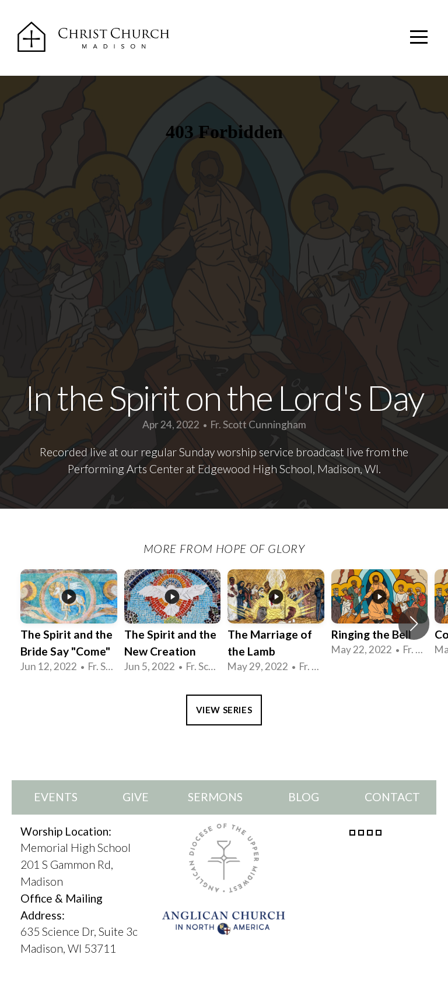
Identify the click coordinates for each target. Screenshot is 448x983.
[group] (68, 623)
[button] (414, 623)
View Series (224, 709)
